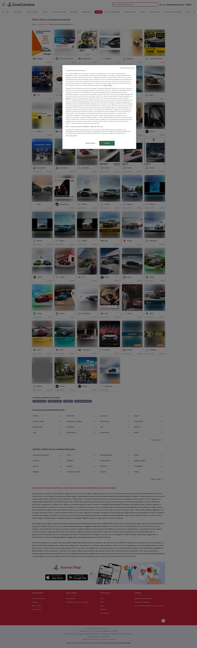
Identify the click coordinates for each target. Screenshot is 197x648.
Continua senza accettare (127, 68)
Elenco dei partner (71, 136)
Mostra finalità (90, 143)
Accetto (107, 143)
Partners (68, 98)
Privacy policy (108, 85)
